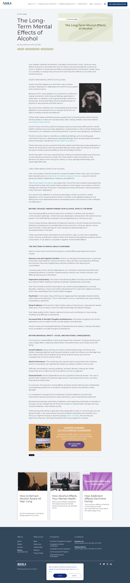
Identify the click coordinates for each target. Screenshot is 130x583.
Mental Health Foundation (42, 183)
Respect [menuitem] (36, 550)
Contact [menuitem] (20, 547)
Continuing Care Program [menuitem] (59, 552)
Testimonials (81, 4)
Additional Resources (67, 4)
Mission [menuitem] (19, 544)
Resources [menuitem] (37, 544)
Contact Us (98, 4)
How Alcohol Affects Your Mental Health (64, 497)
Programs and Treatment (47, 4)
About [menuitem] (19, 541)
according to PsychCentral (39, 122)
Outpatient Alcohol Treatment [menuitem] (57, 545)
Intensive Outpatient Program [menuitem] (60, 541)
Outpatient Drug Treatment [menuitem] (60, 549)
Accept (60, 575)
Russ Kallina (24, 45)
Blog (91, 4)
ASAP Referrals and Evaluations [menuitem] (57, 555)
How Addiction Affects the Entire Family (95, 498)
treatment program (32, 49)
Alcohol (20, 49)
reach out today (73, 416)
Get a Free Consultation (117, 4)
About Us (31, 4)
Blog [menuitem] (35, 541)
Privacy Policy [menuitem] (38, 553)
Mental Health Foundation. (64, 141)
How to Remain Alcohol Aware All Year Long (30, 498)
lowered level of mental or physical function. (63, 176)
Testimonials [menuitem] (38, 547)
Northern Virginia (47, 49)
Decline (74, 575)
